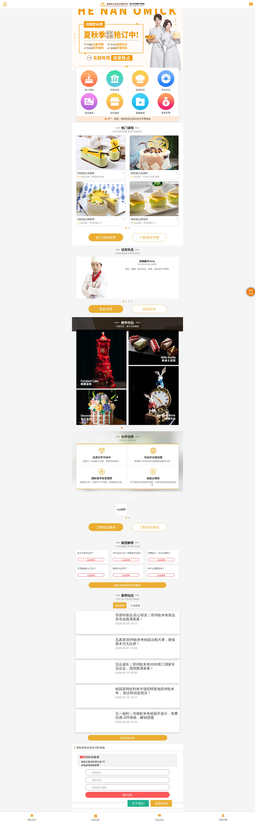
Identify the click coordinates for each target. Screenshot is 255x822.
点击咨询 (91, 597)
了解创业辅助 (149, 564)
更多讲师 (105, 308)
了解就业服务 (106, 564)
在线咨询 (149, 308)
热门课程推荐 (106, 237)
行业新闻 (135, 643)
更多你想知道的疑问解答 (127, 622)
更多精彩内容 (127, 775)
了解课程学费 (149, 237)
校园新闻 (120, 643)
